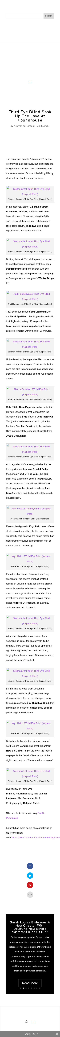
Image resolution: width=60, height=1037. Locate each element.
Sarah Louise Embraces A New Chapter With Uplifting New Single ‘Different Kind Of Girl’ (30, 927)
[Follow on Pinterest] (39, 26)
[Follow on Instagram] (33, 26)
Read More (30, 983)
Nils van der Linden (24, 126)
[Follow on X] (26, 26)
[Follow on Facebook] (20, 26)
